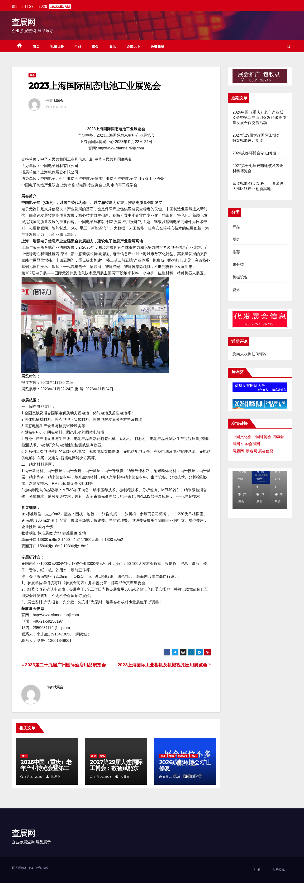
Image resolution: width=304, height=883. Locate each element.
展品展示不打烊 (23, 868)
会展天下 (133, 46)
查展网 (23, 22)
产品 (78, 46)
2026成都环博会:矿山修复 (185, 765)
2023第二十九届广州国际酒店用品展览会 (65, 664)
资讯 (112, 46)
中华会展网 (250, 444)
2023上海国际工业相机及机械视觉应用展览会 (163, 664)
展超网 (238, 451)
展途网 (251, 451)
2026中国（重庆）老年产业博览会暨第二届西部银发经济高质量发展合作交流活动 (46, 771)
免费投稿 (158, 46)
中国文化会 (242, 437)
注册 (257, 870)
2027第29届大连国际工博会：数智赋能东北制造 (116, 768)
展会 (95, 46)
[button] (288, 46)
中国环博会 (261, 437)
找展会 (58, 100)
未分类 (238, 265)
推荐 (171, 756)
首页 (36, 46)
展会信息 (265, 451)
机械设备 (57, 46)
